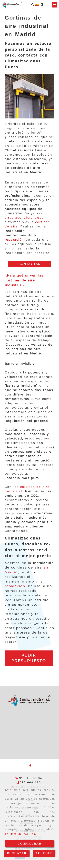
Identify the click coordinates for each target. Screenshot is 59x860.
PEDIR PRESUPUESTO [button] (28, 658)
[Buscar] (32, 4)
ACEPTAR (44, 853)
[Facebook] (30, 765)
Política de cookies (20, 833)
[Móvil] (41, 4)
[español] (37, 4)
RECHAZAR (17, 853)
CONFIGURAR (29, 843)
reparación (14, 239)
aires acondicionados (24, 217)
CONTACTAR (29, 264)
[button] (54, 4)
